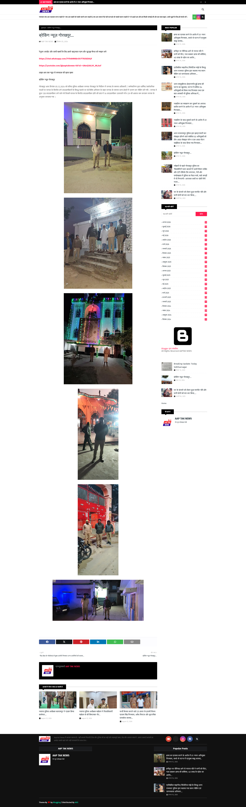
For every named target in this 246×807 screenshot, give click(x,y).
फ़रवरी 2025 (184, 297)
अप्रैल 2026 (184, 240)
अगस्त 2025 (184, 271)
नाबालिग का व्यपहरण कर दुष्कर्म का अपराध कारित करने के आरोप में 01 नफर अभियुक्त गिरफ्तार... (190, 106)
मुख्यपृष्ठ (43, 28)
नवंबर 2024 (184, 310)
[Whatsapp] (176, 739)
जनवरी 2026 (184, 249)
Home (163, 403)
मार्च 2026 (184, 244)
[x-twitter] (202, 17)
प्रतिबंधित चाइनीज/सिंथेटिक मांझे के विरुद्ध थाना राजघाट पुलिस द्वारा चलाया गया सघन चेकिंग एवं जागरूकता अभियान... (190, 70)
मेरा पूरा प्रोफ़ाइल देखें (181, 422)
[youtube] (168, 739)
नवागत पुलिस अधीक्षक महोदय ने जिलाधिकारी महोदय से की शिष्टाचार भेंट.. (96, 713)
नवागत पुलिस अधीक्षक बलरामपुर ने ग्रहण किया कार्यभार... (56, 713)
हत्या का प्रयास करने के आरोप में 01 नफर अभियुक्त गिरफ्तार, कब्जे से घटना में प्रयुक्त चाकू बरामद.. (190, 37)
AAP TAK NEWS (47, 41)
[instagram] (198, 17)
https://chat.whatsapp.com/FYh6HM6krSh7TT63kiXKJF (65, 58)
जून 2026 (184, 231)
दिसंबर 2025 (184, 253)
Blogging (57, 802)
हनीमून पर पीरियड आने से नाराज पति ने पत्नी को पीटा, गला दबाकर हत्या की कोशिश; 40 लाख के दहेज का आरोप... (190, 54)
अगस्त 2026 (184, 222)
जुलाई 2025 (184, 275)
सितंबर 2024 (184, 319)
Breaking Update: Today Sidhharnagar (185, 365)
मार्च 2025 (184, 293)
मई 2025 (184, 284)
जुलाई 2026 (184, 227)
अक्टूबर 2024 (184, 315)
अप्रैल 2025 (184, 288)
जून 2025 (184, 279)
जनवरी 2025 (184, 302)
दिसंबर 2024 (184, 306)
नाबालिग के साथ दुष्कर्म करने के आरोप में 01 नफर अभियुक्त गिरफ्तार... (190, 122)
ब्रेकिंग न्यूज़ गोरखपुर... (182, 153)
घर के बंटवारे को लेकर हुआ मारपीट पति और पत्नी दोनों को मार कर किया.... (190, 193)
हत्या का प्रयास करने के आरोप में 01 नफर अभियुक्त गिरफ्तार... (74, 2)
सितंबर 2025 (184, 266)
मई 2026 (184, 235)
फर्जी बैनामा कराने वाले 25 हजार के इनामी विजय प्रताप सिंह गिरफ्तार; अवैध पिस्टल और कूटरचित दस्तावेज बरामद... (138, 714)
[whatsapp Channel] (194, 17)
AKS (76, 802)
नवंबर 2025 (184, 257)
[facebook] (190, 739)
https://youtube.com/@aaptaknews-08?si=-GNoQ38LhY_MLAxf (70, 65)
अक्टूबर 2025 (184, 262)
